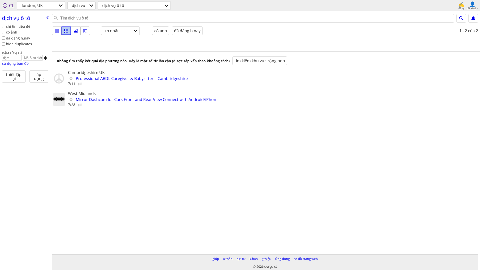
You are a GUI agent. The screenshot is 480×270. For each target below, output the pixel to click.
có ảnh (11, 32)
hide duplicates (19, 44)
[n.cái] (66, 30)
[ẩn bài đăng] (80, 84)
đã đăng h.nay (18, 38)
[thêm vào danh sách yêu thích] (71, 78)
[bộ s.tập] (75, 30)
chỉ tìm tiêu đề (18, 26)
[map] (85, 30)
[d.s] (57, 30)
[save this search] (473, 18)
